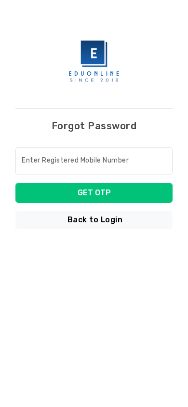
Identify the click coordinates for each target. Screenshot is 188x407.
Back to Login (95, 219)
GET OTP (94, 192)
